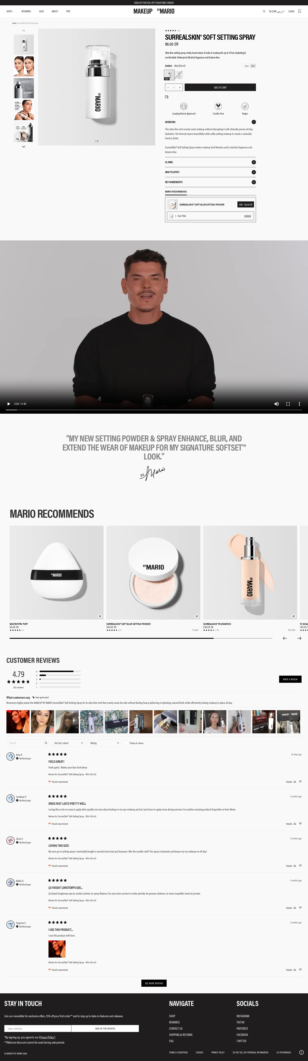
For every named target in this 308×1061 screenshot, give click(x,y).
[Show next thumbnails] (24, 147)
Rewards (174, 1022)
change (247, 216)
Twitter (241, 1041)
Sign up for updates (105, 1028)
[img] (40, 697)
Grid (246, 65)
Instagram (243, 1016)
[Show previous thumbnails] (24, 30)
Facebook (242, 1034)
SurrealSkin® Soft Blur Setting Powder (128, 623)
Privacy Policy (218, 1052)
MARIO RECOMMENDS (176, 191)
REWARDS (26, 11)
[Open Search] (264, 11)
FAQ (171, 1041)
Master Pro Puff (19, 623)
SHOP (9, 11)
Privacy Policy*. (47, 1037)
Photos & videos (136, 743)
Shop (172, 1016)
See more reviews (154, 983)
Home (14, 23)
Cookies (199, 1052)
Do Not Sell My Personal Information (250, 1052)
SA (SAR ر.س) (276, 11)
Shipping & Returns (180, 1034)
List (252, 65)
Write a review (290, 679)
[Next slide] (299, 638)
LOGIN (291, 11)
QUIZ (41, 11)
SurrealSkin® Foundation (217, 623)
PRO (68, 11)
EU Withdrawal (284, 1052)
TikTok (240, 1022)
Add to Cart (220, 87)
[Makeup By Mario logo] (154, 11)
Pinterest (242, 1028)
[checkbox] (140, 743)
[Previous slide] (285, 638)
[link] (172, 30)
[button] (100, 616)
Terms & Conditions (178, 1052)
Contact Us (176, 1028)
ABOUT (55, 11)
